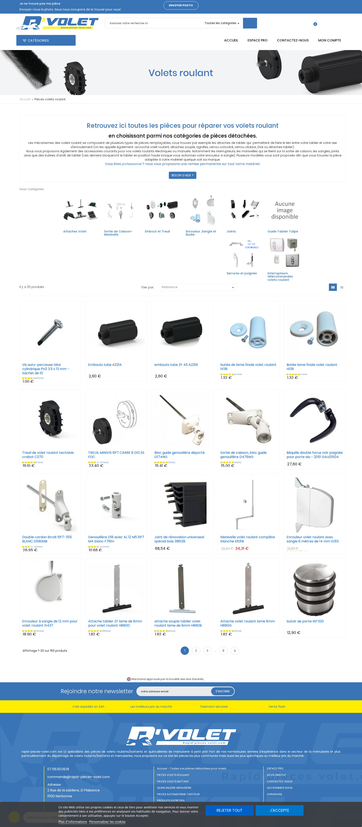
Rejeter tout (229, 810)
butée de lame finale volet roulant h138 (248, 367)
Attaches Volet (74, 231)
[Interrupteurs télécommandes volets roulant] (285, 252)
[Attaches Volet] (80, 210)
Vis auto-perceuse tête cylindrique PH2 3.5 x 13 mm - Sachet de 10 (45, 369)
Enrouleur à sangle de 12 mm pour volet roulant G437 (50, 623)
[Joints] (244, 210)
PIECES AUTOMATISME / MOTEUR (178, 794)
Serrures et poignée (242, 273)
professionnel (132, 164)
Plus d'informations (72, 821)
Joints (231, 231)
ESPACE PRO (275, 768)
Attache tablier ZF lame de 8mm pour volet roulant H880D (115, 623)
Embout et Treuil (157, 231)
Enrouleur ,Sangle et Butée (201, 233)
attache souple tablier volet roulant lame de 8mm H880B (178, 623)
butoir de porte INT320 (305, 621)
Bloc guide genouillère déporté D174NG (179, 455)
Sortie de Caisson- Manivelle (118, 233)
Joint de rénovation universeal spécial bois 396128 (179, 539)
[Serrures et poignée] (244, 252)
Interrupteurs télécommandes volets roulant (280, 276)
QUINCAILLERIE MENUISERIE (174, 788)
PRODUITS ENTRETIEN (170, 800)
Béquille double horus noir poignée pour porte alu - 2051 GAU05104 (315, 455)
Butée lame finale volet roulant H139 (312, 367)
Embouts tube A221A (105, 365)
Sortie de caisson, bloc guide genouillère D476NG (243, 455)
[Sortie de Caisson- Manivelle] (121, 210)
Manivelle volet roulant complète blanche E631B (247, 539)
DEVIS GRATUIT (276, 775)
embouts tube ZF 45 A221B (176, 365)
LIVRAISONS (274, 794)
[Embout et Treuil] (162, 210)
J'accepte (279, 810)
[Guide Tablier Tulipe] (285, 210)
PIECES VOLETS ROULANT (173, 775)
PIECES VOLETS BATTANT (173, 781)
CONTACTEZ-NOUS (279, 781)
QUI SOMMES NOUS (279, 788)
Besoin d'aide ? (183, 175)
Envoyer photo (181, 5)
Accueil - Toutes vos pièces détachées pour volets (191, 768)
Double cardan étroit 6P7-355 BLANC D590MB (47, 539)
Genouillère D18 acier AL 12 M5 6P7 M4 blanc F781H (116, 539)
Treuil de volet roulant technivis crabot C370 (48, 455)
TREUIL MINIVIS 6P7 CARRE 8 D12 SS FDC (116, 455)
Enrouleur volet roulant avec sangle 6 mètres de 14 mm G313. (313, 539)
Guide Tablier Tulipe (283, 231)
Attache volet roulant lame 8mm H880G (247, 623)
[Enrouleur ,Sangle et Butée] (203, 210)
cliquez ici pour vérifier (219, 679)
